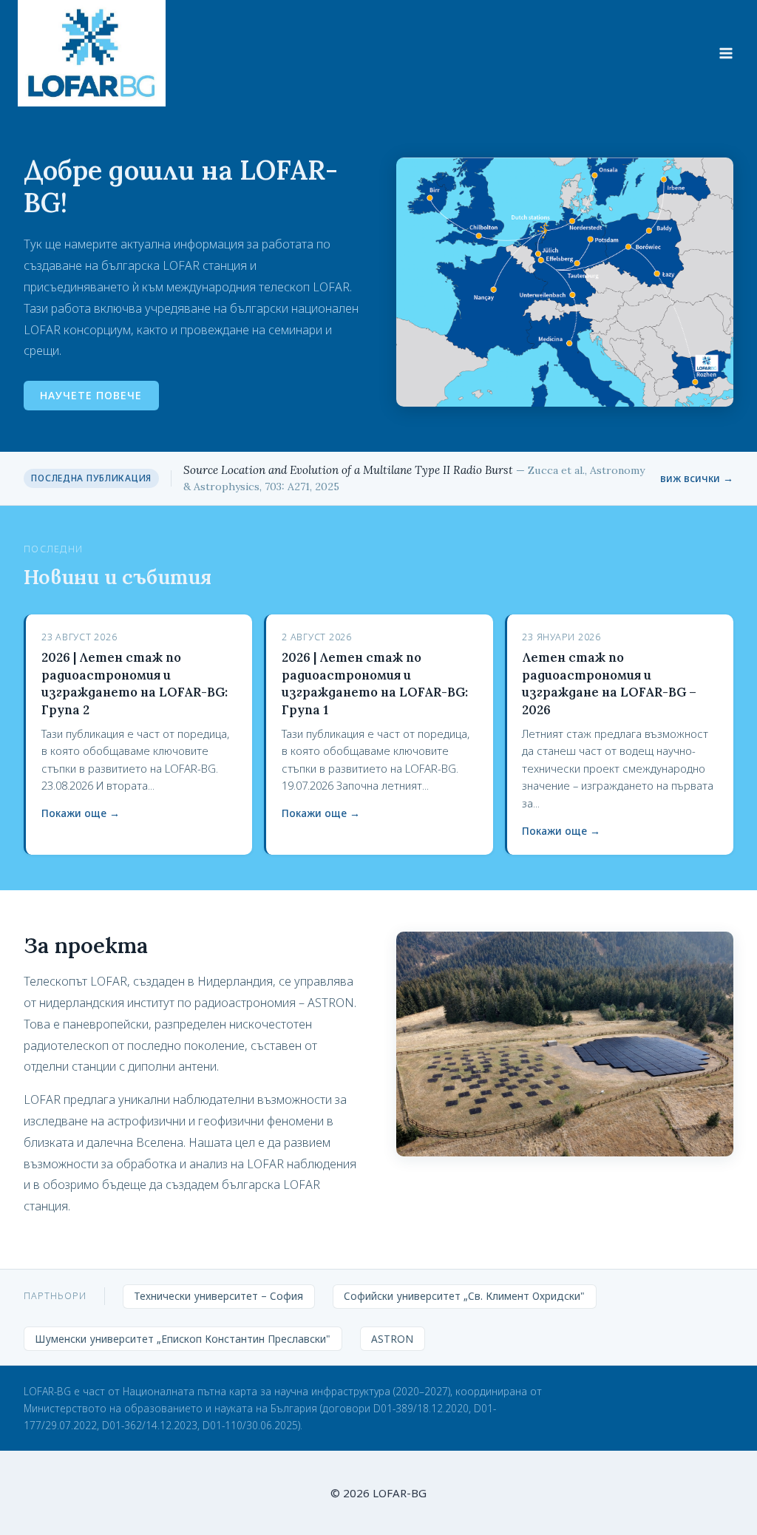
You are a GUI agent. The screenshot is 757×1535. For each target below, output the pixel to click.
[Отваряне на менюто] (725, 52)
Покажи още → (80, 813)
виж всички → (696, 478)
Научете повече (91, 395)
